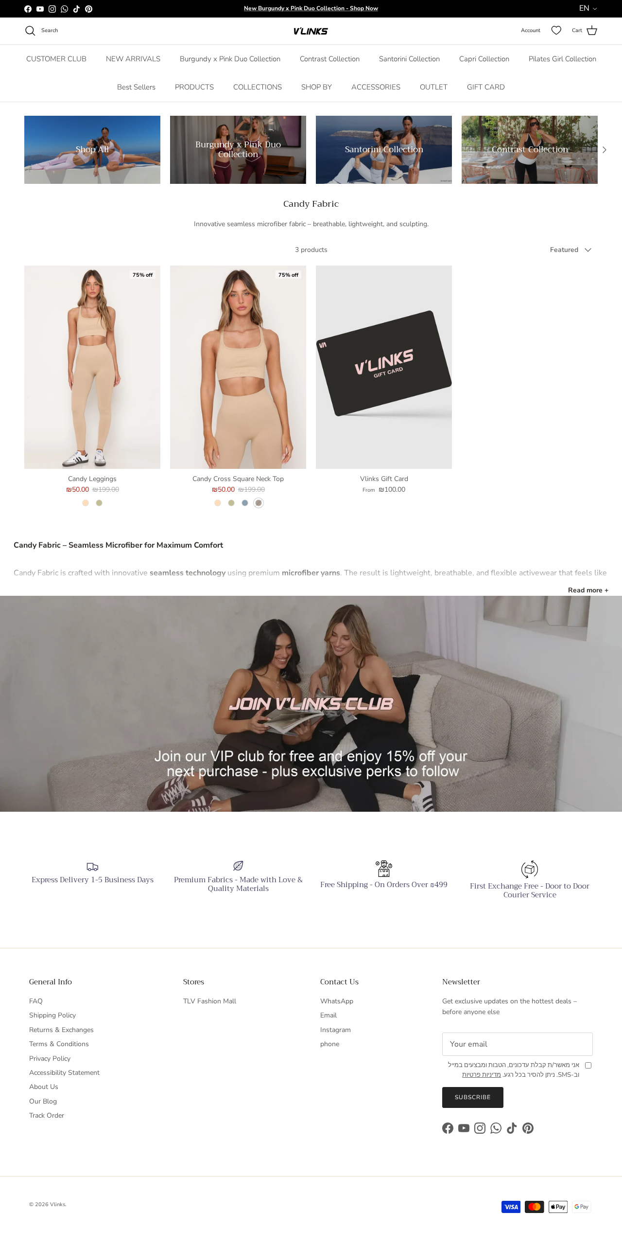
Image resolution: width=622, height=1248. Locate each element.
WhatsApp (336, 1001)
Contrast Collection (330, 59)
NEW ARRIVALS (133, 59)
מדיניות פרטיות (481, 1074)
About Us (43, 1086)
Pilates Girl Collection (562, 59)
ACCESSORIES (375, 87)
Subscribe (473, 1097)
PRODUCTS (194, 87)
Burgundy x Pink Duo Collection (230, 59)
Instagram (335, 1029)
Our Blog (43, 1101)
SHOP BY (316, 87)
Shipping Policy (52, 1015)
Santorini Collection (409, 59)
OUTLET (434, 87)
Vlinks (57, 1204)
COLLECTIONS (257, 87)
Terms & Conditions (59, 1044)
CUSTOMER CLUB (56, 59)
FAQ (36, 1001)
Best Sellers (136, 87)
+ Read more (588, 590)
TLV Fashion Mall (209, 1001)
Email (328, 1015)
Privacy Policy (49, 1058)
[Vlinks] (311, 31)
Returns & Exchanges (61, 1029)
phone (329, 1044)
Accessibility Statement (64, 1072)
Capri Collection (484, 59)
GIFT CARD (486, 87)
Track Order (46, 1115)
